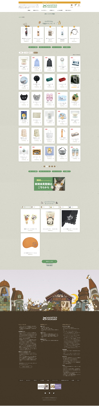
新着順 (21, 52)
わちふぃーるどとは (26, 366)
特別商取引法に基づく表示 (65, 380)
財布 (25, 7)
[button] (42, 166)
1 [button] (44, 166)
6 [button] (54, 166)
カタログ (78, 380)
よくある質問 (59, 10)
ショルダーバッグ (22, 7)
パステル (28, 7)
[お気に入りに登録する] (28, 69)
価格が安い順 (31, 52)
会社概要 (73, 380)
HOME (20, 17)
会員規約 (48, 380)
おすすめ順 (25, 52)
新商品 (29, 10)
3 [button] (49, 166)
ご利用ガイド (51, 10)
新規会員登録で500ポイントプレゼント (49, 2)
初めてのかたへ (68, 10)
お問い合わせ (21, 380)
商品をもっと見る (49, 261)
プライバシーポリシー (55, 380)
